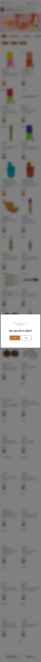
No (26, 338)
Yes (15, 338)
